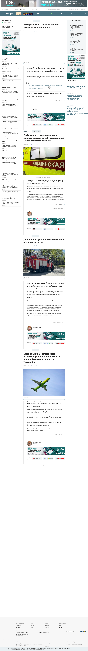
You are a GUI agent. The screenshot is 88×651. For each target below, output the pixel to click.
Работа (60, 625)
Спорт (60, 627)
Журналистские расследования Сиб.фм (52, 9)
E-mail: (44, 632)
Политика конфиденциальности (50, 643)
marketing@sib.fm (19, 635)
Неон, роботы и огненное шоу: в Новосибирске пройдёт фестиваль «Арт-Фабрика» (10, 174)
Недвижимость (62, 623)
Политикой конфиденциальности (37, 649)
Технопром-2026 (5, 9)
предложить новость (7, 22)
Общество (18, 625)
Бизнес (32, 625)
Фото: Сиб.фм (26, 62)
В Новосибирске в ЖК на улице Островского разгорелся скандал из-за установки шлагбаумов (10, 133)
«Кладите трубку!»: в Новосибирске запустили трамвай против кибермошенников (9, 26)
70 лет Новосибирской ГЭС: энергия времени (76, 9)
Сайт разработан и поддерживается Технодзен (74, 644)
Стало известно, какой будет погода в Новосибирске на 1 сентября (10, 168)
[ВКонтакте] (31, 31)
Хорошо (77, 648)
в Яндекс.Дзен (4, 640)
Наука (32, 627)
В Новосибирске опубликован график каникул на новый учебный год (9, 158)
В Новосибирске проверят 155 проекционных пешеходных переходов (10, 81)
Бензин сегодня (35, 9)
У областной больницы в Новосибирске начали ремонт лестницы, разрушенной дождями (10, 92)
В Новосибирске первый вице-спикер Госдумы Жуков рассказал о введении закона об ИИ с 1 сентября (10, 152)
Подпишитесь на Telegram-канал (44, 64)
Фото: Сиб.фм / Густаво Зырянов (29, 175)
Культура (18, 627)
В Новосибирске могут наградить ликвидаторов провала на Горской (9, 146)
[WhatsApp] (34, 31)
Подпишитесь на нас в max (59, 104)
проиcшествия (36, 131)
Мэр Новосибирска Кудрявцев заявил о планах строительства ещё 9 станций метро (10, 140)
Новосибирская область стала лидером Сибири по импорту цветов (10, 203)
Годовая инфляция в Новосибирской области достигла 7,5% (9, 122)
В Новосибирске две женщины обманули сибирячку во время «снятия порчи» (10, 180)
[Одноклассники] (32, 31)
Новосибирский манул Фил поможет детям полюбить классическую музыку (11, 197)
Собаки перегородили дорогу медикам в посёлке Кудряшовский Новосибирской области (10, 58)
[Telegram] (37, 31)
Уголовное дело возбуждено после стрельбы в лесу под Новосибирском (9, 117)
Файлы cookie (47, 646)
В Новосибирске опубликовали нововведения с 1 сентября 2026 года (10, 163)
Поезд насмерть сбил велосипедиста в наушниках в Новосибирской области (10, 76)
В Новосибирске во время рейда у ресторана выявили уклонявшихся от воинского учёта (9, 105)
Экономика (47, 627)
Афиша (46, 623)
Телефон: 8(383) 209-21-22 (22, 632)
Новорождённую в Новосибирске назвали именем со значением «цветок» (10, 111)
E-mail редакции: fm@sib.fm (70, 641)
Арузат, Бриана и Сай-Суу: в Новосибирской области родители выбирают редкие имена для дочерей (9, 186)
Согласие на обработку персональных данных (52, 644)
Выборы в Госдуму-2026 (20, 9)
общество (36, 20)
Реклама (18, 630)
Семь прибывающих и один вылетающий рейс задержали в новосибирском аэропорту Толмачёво (10, 70)
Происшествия (20, 623)
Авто (32, 623)
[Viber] (36, 31)
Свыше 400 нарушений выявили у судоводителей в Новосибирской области (10, 86)
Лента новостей (6, 20)
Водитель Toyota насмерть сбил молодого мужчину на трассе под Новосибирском (11, 127)
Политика (47, 625)
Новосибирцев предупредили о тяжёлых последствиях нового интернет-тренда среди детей (10, 99)
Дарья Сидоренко (36, 109)
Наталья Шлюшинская (37, 213)
